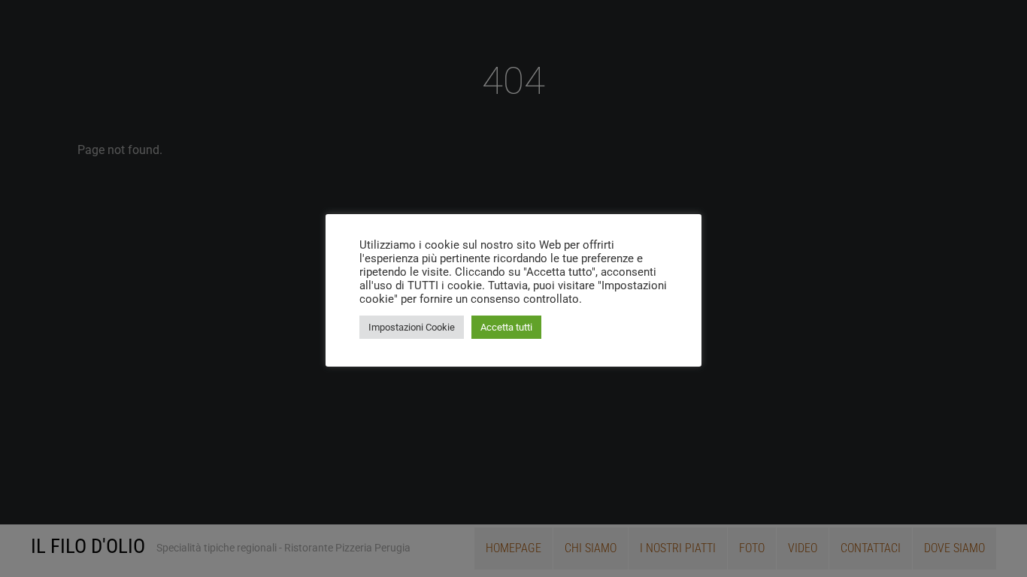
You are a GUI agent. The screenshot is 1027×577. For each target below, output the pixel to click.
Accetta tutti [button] (506, 327)
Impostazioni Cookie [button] (411, 327)
